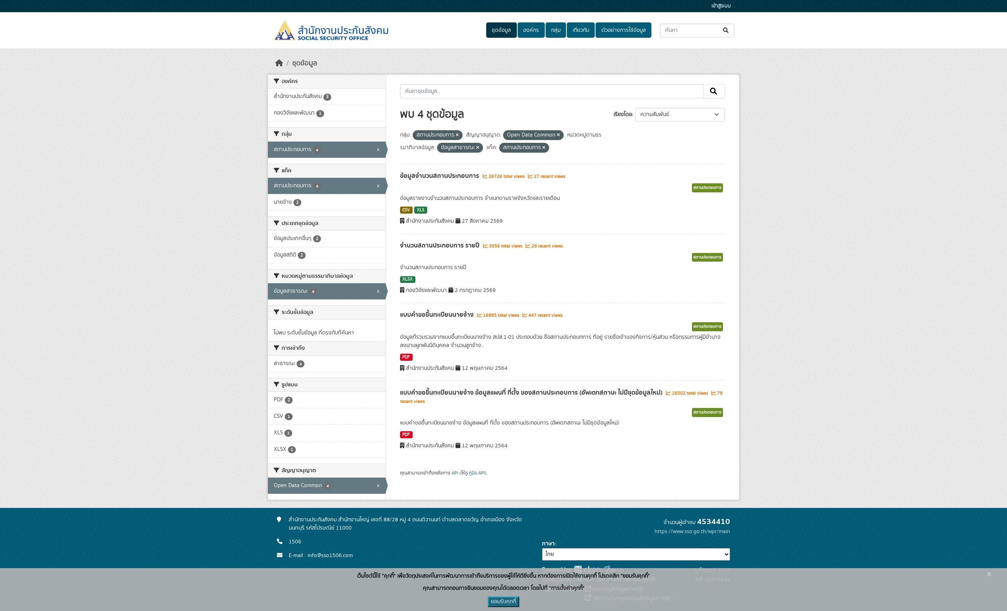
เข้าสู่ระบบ (721, 6)
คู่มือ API (477, 472)
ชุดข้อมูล (501, 30)
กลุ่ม (556, 30)
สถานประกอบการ (707, 187)
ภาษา (548, 544)
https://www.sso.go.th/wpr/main (692, 531)
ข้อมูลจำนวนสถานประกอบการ (440, 176)
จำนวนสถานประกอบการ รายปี (440, 245)
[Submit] (726, 30)
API (455, 472)
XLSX (407, 279)
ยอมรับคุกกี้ (503, 601)
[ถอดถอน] (457, 135)
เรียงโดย (623, 114)
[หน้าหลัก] (279, 63)
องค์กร (531, 30)
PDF (406, 357)
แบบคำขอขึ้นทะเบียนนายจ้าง (437, 315)
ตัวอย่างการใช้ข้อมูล (623, 30)
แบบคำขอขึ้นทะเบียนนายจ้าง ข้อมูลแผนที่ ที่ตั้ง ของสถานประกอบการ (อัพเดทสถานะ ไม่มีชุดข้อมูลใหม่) (532, 393)
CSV (406, 210)
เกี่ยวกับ (581, 30)
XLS (420, 210)
